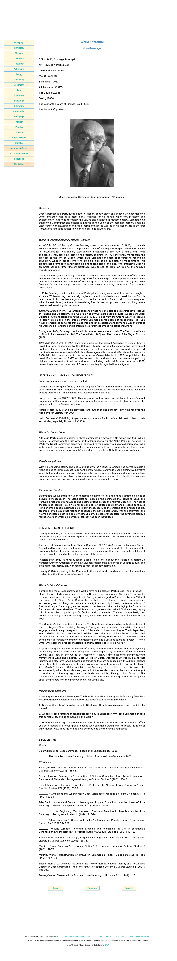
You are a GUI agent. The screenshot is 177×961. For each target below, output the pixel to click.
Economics (19, 95)
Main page (19, 42)
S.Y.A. (107, 945)
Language (19, 100)
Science (19, 132)
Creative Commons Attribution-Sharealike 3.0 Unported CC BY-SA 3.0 (85, 936)
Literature (19, 106)
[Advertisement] (88, 21)
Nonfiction (19, 164)
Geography (19, 85)
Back (55, 888)
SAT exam (19, 58)
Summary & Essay (19, 148)
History (19, 90)
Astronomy (19, 69)
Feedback (19, 159)
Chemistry (19, 79)
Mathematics (19, 111)
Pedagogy (19, 116)
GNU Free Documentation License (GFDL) (133, 936)
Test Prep (19, 63)
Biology (19, 74)
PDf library (19, 48)
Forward (129, 888)
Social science (19, 137)
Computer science (19, 153)
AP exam (19, 53)
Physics (19, 127)
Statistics (19, 143)
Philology (19, 122)
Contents (92, 888)
